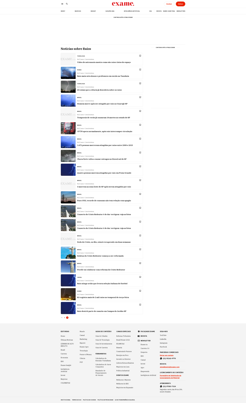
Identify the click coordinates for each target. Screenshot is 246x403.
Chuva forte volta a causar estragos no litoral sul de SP (102, 159)
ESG (150, 11)
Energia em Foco (122, 355)
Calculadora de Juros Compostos (103, 366)
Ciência (82, 358)
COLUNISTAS (65, 383)
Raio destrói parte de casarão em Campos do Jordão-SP (101, 311)
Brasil (63, 350)
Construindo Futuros (124, 351)
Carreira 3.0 (145, 348)
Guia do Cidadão (102, 336)
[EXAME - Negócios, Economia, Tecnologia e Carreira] (123, 4)
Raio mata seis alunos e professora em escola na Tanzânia (103, 76)
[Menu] (62, 4)
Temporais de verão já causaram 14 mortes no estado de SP (103, 118)
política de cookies (89, 400)
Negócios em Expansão (124, 387)
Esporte (82, 343)
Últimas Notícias (67, 340)
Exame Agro (84, 347)
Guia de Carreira (102, 348)
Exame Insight (66, 365)
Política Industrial (122, 371)
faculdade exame (148, 331)
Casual (82, 335)
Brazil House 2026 (123, 340)
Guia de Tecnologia (103, 340)
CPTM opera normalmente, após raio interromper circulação (104, 131)
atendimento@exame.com (169, 367)
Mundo (82, 331)
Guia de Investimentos (104, 344)
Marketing (83, 339)
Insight (93, 11)
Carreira (64, 354)
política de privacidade (105, 400)
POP (81, 362)
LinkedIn (163, 339)
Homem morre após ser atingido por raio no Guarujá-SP (102, 104)
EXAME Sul (120, 344)
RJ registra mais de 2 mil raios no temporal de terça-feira (103, 297)
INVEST (63, 11)
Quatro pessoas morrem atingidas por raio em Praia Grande (104, 173)
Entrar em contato (166, 355)
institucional (65, 400)
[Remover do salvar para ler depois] (140, 56)
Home (63, 336)
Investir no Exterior (123, 359)
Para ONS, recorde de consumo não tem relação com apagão (104, 200)
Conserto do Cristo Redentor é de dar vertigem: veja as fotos (104, 214)
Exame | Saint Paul (169, 11)
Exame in (144, 344)
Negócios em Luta (122, 367)
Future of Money (86, 354)
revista (144, 336)
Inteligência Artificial (132, 11)
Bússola (119, 348)
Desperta (144, 352)
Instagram (163, 343)
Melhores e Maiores (123, 380)
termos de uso (76, 400)
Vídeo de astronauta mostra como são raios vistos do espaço (104, 62)
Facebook (163, 347)
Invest (63, 375)
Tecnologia (84, 351)
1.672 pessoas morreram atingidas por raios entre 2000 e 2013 (105, 145)
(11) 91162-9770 (169, 358)
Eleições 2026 (110, 11)
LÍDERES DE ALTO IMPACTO (67, 345)
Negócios (78, 11)
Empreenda (145, 371)
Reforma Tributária (123, 336)
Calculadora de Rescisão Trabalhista (103, 359)
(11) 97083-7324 (169, 386)
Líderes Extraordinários (125, 363)
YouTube (163, 335)
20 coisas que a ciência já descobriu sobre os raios (99, 90)
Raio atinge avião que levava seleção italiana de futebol (102, 283)
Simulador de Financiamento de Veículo (101, 373)
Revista (159, 11)
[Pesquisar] (66, 4)
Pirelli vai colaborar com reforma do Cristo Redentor (101, 270)
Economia (64, 358)
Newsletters (181, 11)
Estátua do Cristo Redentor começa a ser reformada (100, 256)
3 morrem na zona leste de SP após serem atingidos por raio (104, 187)
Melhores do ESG (122, 384)
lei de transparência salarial (125, 400)
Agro (142, 368)
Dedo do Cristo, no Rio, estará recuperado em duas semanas (104, 242)
